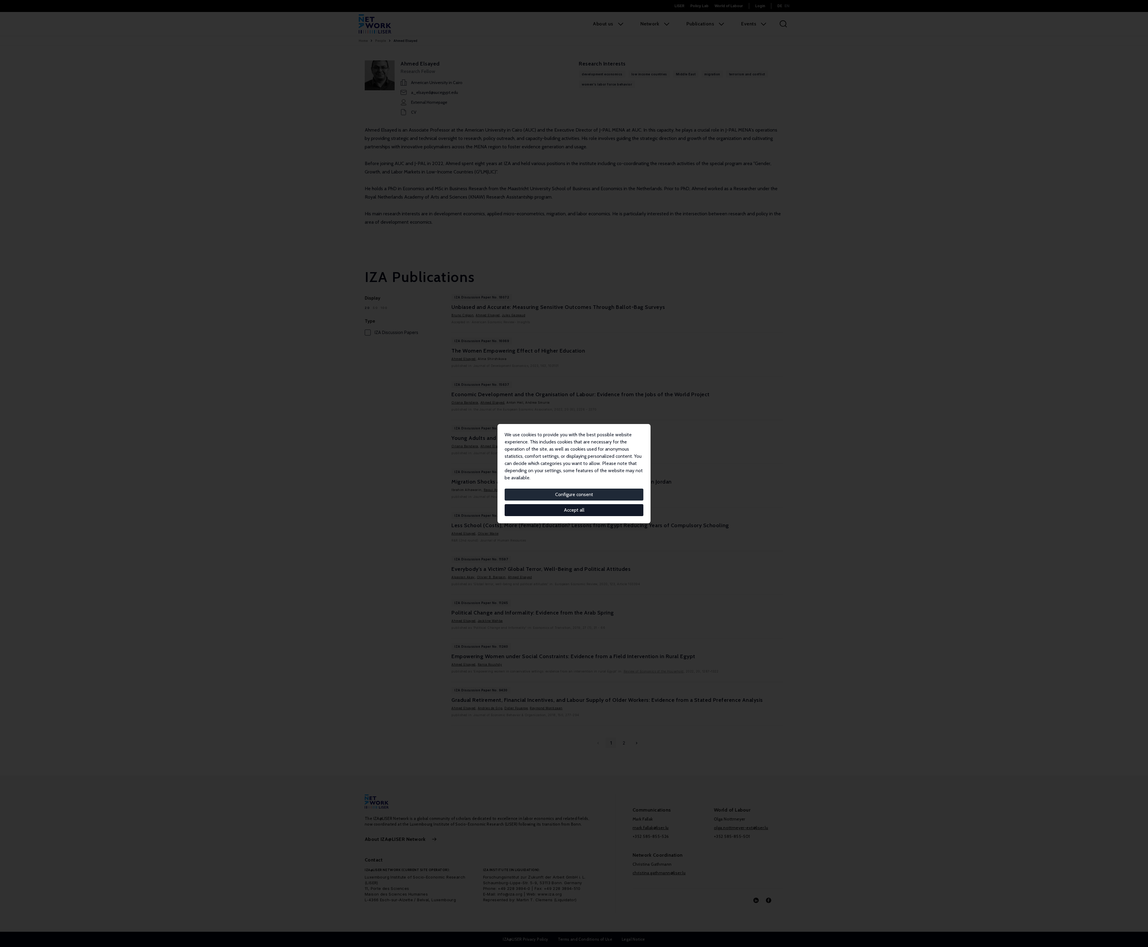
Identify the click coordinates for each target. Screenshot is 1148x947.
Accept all (574, 510)
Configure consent (574, 494)
